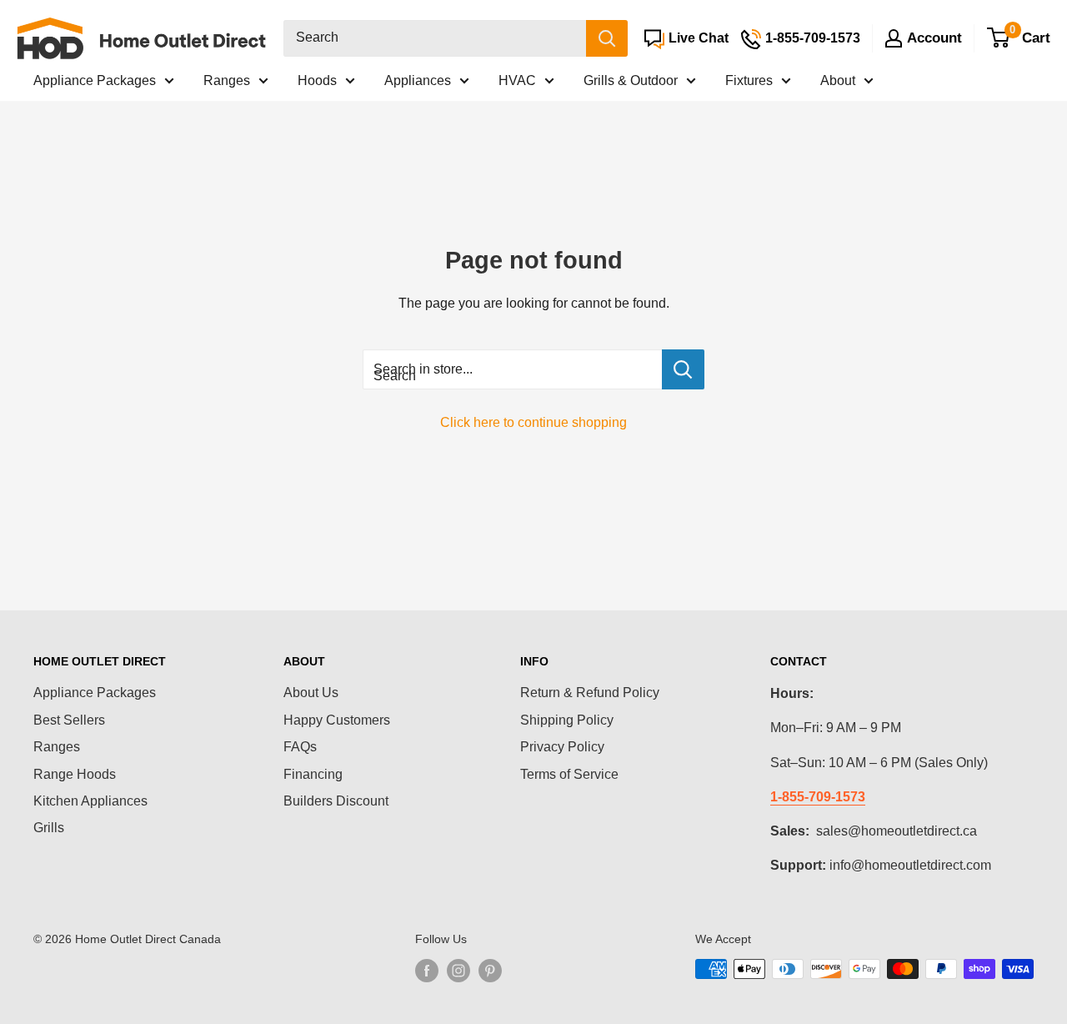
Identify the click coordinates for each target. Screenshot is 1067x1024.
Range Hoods (74, 774)
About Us (310, 692)
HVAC (517, 80)
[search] (434, 38)
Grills (48, 828)
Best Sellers (69, 720)
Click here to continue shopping (533, 422)
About (837, 80)
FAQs (300, 747)
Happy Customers (336, 720)
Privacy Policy (562, 747)
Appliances (417, 80)
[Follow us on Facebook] (426, 970)
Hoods (317, 80)
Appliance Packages (94, 80)
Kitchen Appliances (90, 801)
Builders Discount (335, 801)
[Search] (607, 38)
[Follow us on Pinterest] (490, 970)
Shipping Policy (567, 720)
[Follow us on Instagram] (458, 970)
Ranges (226, 80)
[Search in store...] (683, 369)
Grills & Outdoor (631, 80)
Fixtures (749, 80)
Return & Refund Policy (589, 692)
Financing (313, 774)
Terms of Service (569, 774)
